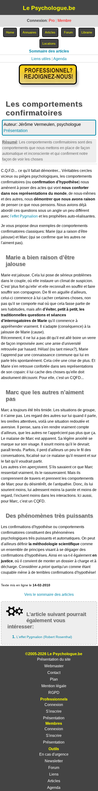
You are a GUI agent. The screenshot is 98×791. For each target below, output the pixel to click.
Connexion (53, 705)
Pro (52, 21)
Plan (54, 679)
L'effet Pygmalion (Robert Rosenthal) (44, 637)
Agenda (60, 59)
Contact (53, 673)
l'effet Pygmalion (24, 216)
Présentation (16, 130)
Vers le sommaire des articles (49, 594)
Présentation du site (54, 659)
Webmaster (54, 666)
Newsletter (54, 761)
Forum (53, 768)
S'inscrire (54, 711)
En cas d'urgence (54, 754)
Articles (54, 781)
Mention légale (53, 686)
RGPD (53, 693)
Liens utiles (41, 59)
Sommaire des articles (49, 51)
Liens (54, 774)
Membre (64, 21)
